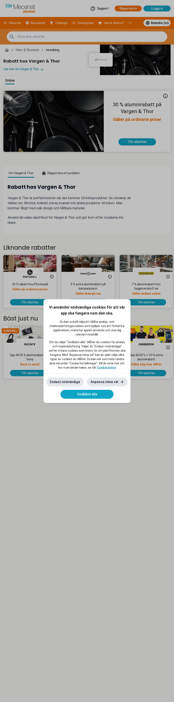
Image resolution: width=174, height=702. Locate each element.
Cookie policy (106, 367)
